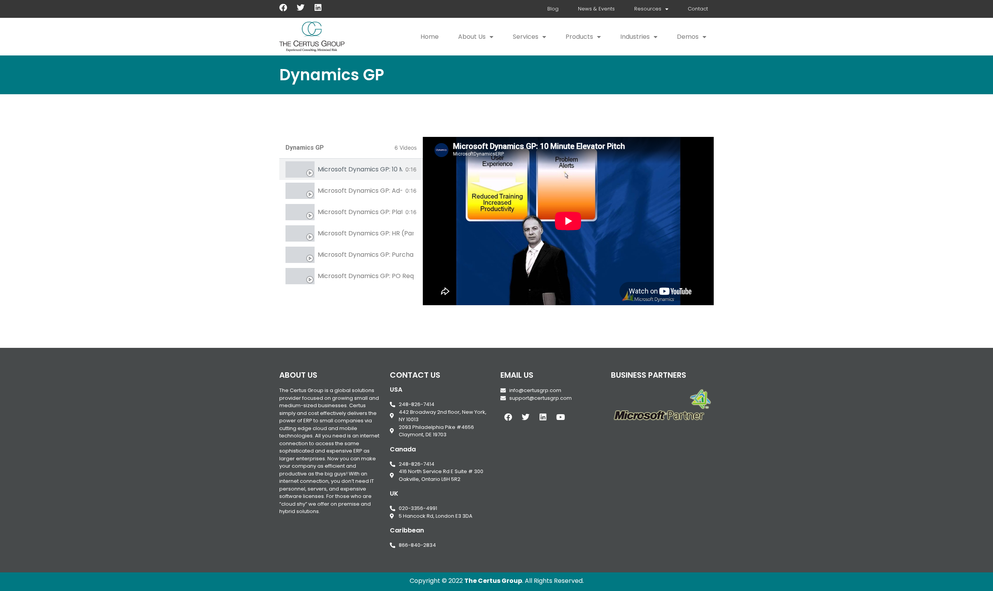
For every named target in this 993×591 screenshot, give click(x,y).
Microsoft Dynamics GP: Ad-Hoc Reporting (360, 190)
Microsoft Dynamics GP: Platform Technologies (360, 211)
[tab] (351, 169)
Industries (635, 36)
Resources (647, 8)
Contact (698, 8)
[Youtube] (560, 417)
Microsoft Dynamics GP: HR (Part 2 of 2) (365, 233)
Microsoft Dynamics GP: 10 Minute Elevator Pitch (360, 169)
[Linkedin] (318, 8)
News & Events (596, 8)
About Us (472, 36)
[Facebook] (283, 8)
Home (429, 36)
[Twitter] (300, 8)
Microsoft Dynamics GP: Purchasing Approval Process (365, 254)
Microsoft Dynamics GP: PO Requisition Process (365, 275)
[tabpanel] (568, 221)
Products (579, 36)
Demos (688, 36)
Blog (553, 8)
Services (525, 36)
